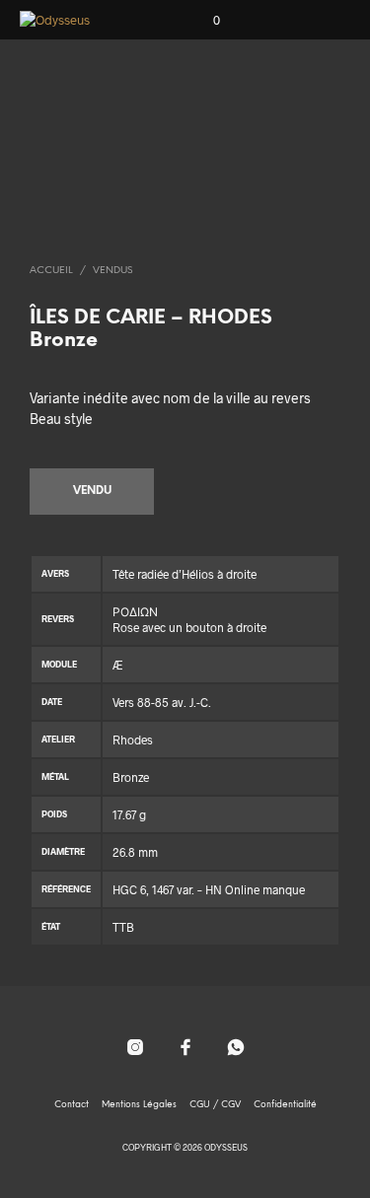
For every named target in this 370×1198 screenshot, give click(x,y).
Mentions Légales (139, 1104)
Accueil (51, 270)
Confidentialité (285, 1104)
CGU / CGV (215, 1104)
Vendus (112, 270)
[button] (203, 21)
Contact (71, 1104)
